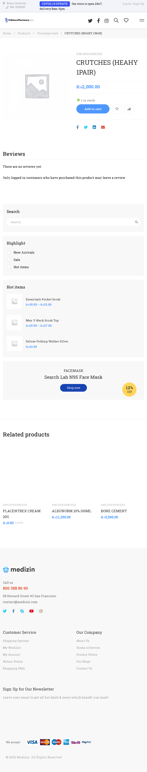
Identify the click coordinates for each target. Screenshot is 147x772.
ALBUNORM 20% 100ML (71, 511)
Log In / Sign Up (133, 4)
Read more (9, 494)
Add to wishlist (117, 108)
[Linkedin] (94, 127)
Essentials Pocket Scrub (43, 299)
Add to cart (92, 109)
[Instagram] (106, 20)
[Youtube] (31, 611)
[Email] (103, 127)
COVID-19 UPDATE (55, 4)
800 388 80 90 (15, 588)
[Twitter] (90, 20)
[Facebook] (98, 20)
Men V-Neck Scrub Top (42, 320)
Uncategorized (47, 33)
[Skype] (22, 611)
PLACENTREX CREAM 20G (22, 514)
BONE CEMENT (114, 511)
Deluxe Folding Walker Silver (47, 341)
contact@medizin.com (20, 602)
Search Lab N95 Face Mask (73, 377)
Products (24, 33)
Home (7, 33)
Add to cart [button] (58, 494)
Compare (129, 108)
